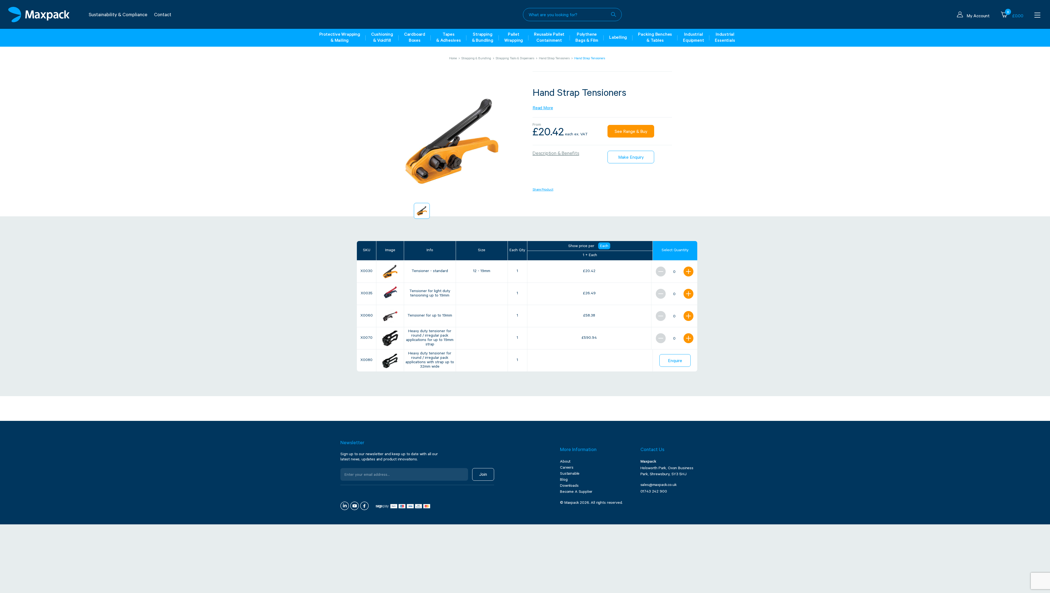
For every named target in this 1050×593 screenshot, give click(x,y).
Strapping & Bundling (482, 37)
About (565, 462)
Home (453, 59)
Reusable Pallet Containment (549, 37)
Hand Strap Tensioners (554, 59)
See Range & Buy (631, 132)
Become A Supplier (576, 492)
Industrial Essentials (725, 37)
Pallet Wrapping (513, 37)
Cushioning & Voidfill (382, 37)
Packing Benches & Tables (655, 37)
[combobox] (572, 14)
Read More (543, 108)
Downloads (569, 486)
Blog (563, 480)
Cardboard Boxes (414, 37)
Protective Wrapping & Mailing (339, 37)
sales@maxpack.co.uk (658, 485)
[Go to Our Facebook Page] (364, 506)
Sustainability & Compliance (118, 15)
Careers (566, 468)
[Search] (613, 14)
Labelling (618, 37)
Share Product (543, 190)
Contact (162, 15)
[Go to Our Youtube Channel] (354, 506)
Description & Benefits (556, 154)
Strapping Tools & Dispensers (515, 59)
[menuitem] (422, 211)
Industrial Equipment (693, 37)
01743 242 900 (653, 492)
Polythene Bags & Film (586, 37)
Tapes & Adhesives (448, 37)
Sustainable (569, 474)
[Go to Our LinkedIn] (344, 506)
